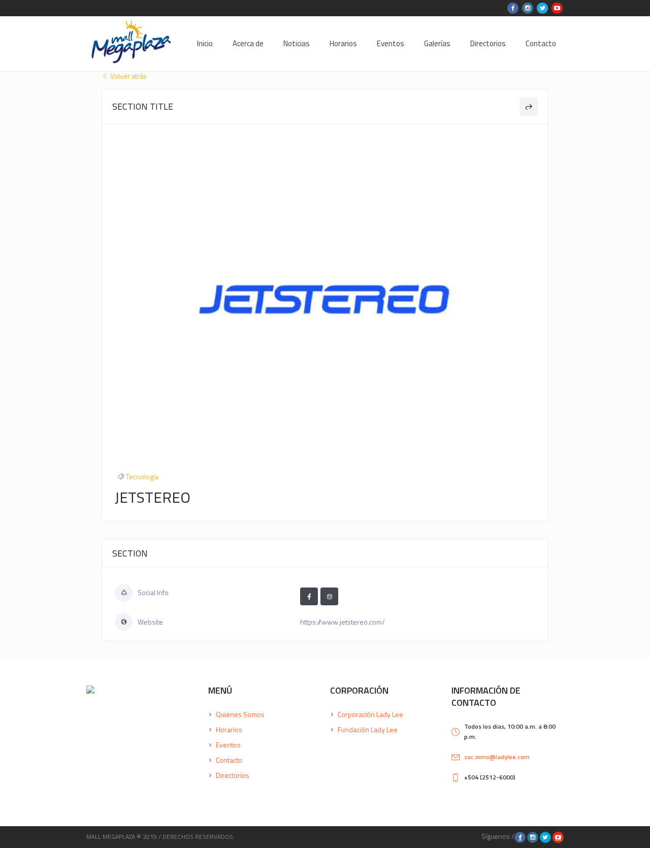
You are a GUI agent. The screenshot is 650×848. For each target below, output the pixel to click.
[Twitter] (542, 8)
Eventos (228, 744)
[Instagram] (527, 8)
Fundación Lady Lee (368, 729)
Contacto (229, 760)
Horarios (229, 729)
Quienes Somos (240, 714)
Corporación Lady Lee (370, 714)
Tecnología (142, 476)
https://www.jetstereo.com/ (342, 621)
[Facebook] (512, 8)
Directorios (232, 775)
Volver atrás (128, 76)
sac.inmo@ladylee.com (497, 757)
